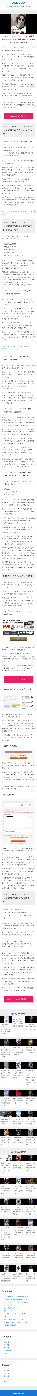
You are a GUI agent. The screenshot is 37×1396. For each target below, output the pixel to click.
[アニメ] (6, 1342)
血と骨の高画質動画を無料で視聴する (18, 1276)
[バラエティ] (7, 1350)
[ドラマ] (6, 1347)
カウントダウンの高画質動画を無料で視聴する (30, 1027)
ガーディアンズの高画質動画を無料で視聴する (18, 1166)
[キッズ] (6, 1345)
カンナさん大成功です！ (11, 1308)
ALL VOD (18, 2)
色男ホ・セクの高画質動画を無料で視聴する (30, 1050)
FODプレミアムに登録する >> (18, 116)
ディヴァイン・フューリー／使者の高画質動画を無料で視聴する (18, 1052)
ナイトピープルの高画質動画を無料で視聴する (5, 1256)
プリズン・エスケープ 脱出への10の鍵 (16, 1302)
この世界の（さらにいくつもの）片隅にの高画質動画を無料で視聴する (5, 1029)
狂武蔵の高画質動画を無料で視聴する (30, 1101)
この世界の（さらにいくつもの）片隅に (16, 1296)
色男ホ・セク (7, 1311)
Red (4, 1316)
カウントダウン (8, 1305)
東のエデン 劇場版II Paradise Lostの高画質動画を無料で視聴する (6, 1168)
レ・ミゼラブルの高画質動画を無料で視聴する (18, 1122)
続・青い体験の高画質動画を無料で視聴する (30, 1189)
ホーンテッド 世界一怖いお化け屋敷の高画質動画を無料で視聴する (18, 1023)
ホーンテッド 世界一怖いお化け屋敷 (15, 1299)
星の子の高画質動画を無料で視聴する (5, 1122)
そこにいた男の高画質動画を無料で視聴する (30, 1122)
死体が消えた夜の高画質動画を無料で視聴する (18, 1140)
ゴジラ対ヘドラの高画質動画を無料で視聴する (30, 1256)
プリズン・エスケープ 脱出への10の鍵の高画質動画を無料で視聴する (6, 1052)
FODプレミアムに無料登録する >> (18, 999)
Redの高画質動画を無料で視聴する (18, 1101)
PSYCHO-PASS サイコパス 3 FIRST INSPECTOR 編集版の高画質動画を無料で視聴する (30, 1077)
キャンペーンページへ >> (18, 679)
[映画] (14, 1014)
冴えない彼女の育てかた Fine (13, 1319)
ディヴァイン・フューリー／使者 (14, 1313)
